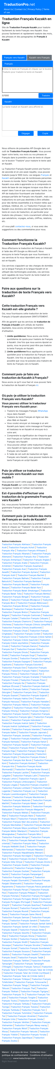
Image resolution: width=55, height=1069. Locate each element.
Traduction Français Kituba (32, 757)
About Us (8, 9)
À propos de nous (19, 1052)
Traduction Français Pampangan (26, 874)
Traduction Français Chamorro (16, 621)
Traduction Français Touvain (32, 1000)
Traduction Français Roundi (15, 911)
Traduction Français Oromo (37, 862)
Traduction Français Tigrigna (34, 991)
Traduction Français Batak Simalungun (20, 590)
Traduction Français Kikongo (31, 751)
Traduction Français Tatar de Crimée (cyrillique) (26, 973)
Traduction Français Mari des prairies (20, 822)
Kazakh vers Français (39, 57)
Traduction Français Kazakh (15, 744)
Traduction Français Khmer (22, 748)
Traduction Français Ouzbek (15, 871)
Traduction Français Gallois (15, 689)
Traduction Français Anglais (36, 559)
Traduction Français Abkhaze (16, 544)
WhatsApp (43, 411)
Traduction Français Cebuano (34, 618)
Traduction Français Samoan (15, 917)
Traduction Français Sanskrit (23, 920)
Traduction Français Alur (24, 556)
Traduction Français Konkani (22, 763)
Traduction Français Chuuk (15, 630)
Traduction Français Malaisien (16, 806)
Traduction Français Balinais (15, 578)
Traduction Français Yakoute (23, 1031)
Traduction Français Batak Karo (26, 587)
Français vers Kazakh (14, 57)
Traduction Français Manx (21, 815)
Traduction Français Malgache (28, 809)
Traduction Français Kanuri (34, 741)
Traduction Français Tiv (13, 994)
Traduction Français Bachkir (31, 575)
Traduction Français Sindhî (15, 942)
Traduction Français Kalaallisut (25, 738)
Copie (45, 133)
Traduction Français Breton (15, 612)
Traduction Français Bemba (37, 593)
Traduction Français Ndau (24, 843)
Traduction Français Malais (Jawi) (27, 803)
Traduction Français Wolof (14, 1028)
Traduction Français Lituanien (33, 785)
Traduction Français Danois (23, 646)
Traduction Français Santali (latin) (35, 923)
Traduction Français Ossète (15, 865)
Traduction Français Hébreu (15, 704)
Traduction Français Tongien (22, 997)
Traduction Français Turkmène (16, 1013)
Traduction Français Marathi (31, 818)
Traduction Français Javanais (16, 735)
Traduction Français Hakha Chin (17, 698)
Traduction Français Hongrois (34, 711)
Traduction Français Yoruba (33, 1034)
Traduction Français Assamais (27, 566)
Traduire (46, 95)
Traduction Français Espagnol (16, 661)
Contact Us (20, 9)
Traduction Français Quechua (26, 905)
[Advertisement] (22, 47)
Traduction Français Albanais (16, 553)
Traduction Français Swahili (25, 954)
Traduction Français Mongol (15, 837)
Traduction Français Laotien (15, 772)
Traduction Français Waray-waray (31, 1025)
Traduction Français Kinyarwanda (18, 754)
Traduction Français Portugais (35, 896)
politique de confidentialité (15, 1055)
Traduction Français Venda (30, 1019)
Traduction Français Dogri (22, 655)
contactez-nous (22, 226)
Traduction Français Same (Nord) (25, 914)
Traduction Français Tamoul (26, 966)
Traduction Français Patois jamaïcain (33, 886)
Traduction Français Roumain (34, 908)
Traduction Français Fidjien (24, 670)
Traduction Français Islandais (26, 729)
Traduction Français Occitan (22, 859)
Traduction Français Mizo (29, 834)
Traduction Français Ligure (32, 778)
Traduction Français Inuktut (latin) (18, 723)
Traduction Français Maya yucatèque (20, 828)
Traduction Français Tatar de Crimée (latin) (22, 976)
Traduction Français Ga (13, 683)
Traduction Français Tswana (24, 1007)
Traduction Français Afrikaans (31, 550)
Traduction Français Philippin (22, 892)
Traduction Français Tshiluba (16, 1003)
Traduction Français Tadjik (30, 957)
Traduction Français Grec (25, 692)
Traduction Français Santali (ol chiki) (19, 926)
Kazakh (6, 178)
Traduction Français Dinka (29, 649)
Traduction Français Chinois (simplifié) (31, 624)
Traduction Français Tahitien (15, 960)
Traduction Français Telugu (15, 985)
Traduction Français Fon (30, 674)
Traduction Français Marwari (37, 825)
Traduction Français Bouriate (28, 609)
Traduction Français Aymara (24, 572)
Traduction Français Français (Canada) (20, 677)
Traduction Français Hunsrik (15, 714)
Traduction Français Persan (15, 889)
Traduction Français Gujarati (33, 695)
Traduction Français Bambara (27, 581)
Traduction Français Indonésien (26, 720)
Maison (5, 1052)
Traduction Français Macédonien (29, 797)
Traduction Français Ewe (14, 667)
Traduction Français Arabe (14, 563)
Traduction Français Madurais (16, 800)
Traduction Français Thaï (23, 988)
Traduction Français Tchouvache (30, 982)
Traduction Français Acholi (21, 547)
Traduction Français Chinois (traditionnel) (22, 627)
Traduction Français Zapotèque (17, 1037)
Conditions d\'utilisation (41, 1055)
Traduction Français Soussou (16, 951)
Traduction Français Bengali (15, 596)
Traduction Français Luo (23, 791)
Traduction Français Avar (14, 569)
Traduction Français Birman (15, 606)
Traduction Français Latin (25, 775)
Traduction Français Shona (21, 936)
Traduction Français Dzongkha (34, 658)
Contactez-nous (38, 1052)
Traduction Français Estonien (28, 664)
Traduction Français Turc (33, 1010)
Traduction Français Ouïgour (28, 868)
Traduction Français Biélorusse (32, 603)
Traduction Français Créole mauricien (20, 640)
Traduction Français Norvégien (17, 855)
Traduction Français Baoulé (15, 584)
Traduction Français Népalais (29, 849)
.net (19, 4)
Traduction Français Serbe (32, 929)
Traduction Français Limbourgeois (18, 781)
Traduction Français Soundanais (34, 948)
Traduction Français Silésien (32, 939)
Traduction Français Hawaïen (35, 701)
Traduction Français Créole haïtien (35, 637)
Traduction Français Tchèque (16, 979)
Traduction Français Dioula (15, 652)
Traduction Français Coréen (27, 633)
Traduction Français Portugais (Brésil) (20, 899)
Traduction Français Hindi (25, 707)
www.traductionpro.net (24, 1058)
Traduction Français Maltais (15, 812)
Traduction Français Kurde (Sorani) (32, 769)
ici (37, 385)
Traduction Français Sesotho (16, 933)
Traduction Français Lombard (16, 788)
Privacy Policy (34, 9)
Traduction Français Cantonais (26, 615)
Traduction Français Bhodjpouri (25, 600)
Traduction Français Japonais (32, 732)
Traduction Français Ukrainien (21, 1016)
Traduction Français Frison (33, 680)
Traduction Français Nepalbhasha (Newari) (22, 852)
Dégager (26, 133)
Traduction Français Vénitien (15, 1022)
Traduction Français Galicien (35, 686)
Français (45, 175)
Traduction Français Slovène (26, 945)
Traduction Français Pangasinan (17, 877)
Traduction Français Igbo (20, 717)
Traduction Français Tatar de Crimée (35, 970)
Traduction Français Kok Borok (17, 760)
